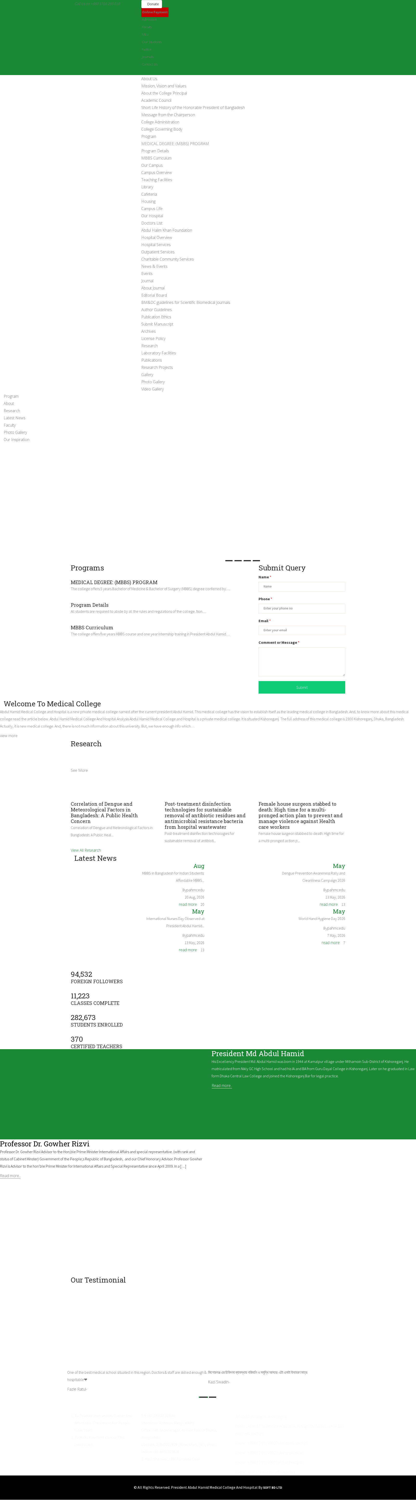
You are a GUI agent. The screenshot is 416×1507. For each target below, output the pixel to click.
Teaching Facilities (156, 179)
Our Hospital (152, 215)
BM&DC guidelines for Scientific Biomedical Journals (185, 302)
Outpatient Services (158, 252)
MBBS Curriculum (156, 158)
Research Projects (157, 367)
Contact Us (149, 64)
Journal (147, 280)
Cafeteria (149, 194)
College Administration (160, 122)
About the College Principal (164, 93)
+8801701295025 (263, 1452)
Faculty (147, 27)
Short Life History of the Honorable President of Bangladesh (193, 107)
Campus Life (151, 208)
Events (147, 273)
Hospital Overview (156, 237)
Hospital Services (156, 244)
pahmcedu (195, 890)
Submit (302, 687)
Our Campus (152, 165)
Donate (153, 4)
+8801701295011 (263, 1462)
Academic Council (156, 100)
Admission (149, 19)
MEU (145, 34)
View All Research (86, 850)
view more (239, 588)
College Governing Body (161, 129)
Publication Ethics (156, 316)
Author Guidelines (156, 309)
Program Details (155, 150)
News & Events (154, 266)
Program (148, 136)
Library (147, 187)
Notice (146, 49)
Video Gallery (152, 389)
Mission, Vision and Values (163, 86)
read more (188, 904)
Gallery (147, 374)
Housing (148, 201)
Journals (148, 57)
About (9, 403)
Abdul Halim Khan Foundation (166, 230)
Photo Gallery (153, 381)
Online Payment (155, 12)
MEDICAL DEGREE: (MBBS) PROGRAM (175, 143)
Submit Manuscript (157, 324)
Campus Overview (156, 172)
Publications (151, 360)
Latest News (15, 418)
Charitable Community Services (167, 259)
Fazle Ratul (77, 1389)
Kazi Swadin (219, 1382)
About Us (149, 78)
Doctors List (151, 223)
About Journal (153, 288)
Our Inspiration (16, 439)
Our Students (152, 42)
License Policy (153, 338)
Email (265, 620)
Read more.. (222, 1085)
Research (149, 345)
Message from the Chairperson (168, 114)
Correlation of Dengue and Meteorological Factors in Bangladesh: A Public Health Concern (104, 812)
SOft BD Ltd (272, 1488)
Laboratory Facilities (158, 353)
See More (79, 770)
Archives (148, 331)
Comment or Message (279, 642)
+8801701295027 (263, 1443)
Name (265, 577)
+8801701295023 (263, 1426)
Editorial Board (154, 295)
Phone (265, 598)
